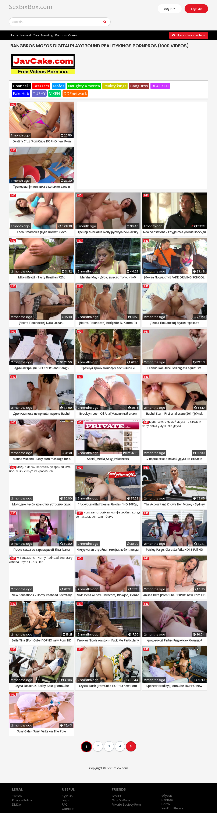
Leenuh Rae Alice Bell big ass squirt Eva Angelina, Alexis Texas (174, 370)
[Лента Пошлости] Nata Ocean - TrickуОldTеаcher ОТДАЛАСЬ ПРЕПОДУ (42, 325)
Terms (17, 796)
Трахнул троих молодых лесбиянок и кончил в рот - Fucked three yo (108, 370)
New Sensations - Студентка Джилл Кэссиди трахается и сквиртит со (174, 234)
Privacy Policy (22, 800)
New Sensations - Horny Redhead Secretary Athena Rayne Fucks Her (42, 597)
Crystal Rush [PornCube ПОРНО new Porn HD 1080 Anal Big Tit (108, 688)
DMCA (16, 804)
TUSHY (39, 93)
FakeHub (21, 93)
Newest (26, 35)
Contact (68, 809)
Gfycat (166, 796)
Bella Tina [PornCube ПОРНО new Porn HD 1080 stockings (41, 642)
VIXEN (54, 93)
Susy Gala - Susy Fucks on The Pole (41, 731)
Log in (66, 800)
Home (14, 35)
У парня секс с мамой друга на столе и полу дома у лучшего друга (174, 461)
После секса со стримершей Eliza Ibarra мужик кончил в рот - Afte (41, 552)
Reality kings (115, 85)
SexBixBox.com (30, 7)
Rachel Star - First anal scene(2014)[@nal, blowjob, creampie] (174, 415)
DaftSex (167, 800)
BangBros (139, 85)
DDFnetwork (75, 93)
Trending (47, 35)
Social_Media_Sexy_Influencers (108, 459)
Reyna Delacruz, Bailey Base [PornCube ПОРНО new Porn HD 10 (41, 688)
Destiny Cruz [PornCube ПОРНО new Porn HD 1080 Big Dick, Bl (42, 143)
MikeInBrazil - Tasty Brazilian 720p (41, 277)
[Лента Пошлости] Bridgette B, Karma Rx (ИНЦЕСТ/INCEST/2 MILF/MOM (108, 325)
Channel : (21, 85)
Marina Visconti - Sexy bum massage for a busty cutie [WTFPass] (42, 461)
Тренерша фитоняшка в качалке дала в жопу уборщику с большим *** (41, 188)
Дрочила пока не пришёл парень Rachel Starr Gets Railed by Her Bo (41, 415)
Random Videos (66, 35)
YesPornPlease (172, 808)
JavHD (116, 796)
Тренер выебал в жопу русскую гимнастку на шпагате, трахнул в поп (108, 234)
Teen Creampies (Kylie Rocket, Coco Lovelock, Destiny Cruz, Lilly (42, 234)
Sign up (196, 9)
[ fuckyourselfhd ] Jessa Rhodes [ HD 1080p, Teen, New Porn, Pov (108, 506)
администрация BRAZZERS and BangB (41, 368)
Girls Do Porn (121, 800)
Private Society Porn (126, 804)
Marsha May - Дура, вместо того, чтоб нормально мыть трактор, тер (108, 279)
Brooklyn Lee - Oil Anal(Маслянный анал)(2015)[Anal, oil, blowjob (108, 415)
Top (36, 35)
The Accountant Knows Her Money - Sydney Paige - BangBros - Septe (174, 506)
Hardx (165, 804)
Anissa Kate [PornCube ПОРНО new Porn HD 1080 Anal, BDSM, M (174, 597)
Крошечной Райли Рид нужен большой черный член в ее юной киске (174, 642)
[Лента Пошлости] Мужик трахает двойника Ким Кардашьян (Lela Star (174, 325)
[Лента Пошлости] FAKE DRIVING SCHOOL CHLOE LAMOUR (174, 279)
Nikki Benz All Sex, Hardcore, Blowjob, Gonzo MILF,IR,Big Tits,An (108, 597)
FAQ (65, 804)
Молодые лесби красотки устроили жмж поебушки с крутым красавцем (41, 506)
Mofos (58, 85)
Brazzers (41, 85)
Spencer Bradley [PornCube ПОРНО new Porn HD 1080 (174, 688)
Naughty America (84, 85)
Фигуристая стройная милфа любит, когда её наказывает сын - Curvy (108, 552)
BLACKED (160, 85)
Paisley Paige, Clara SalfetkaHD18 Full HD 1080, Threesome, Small (174, 552)
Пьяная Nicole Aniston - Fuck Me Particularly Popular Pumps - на (108, 642)
